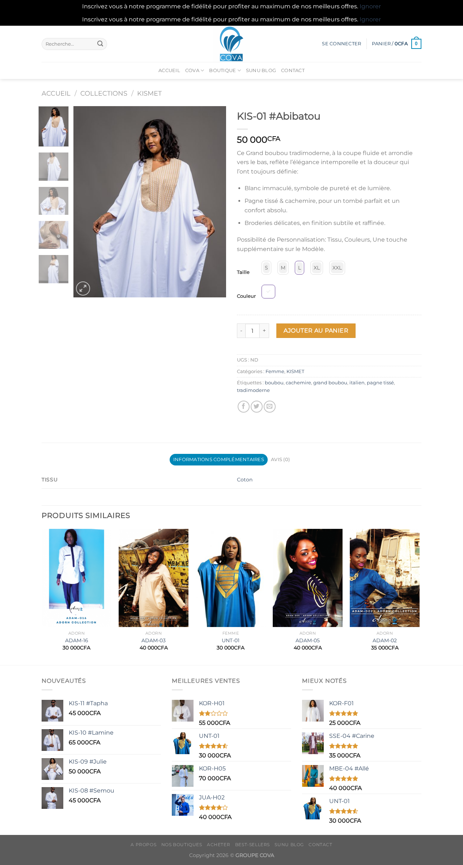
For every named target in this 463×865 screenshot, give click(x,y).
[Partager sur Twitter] (257, 407)
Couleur (246, 296)
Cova (192, 70)
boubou (274, 382)
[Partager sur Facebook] (244, 407)
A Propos (143, 844)
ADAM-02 (385, 640)
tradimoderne (253, 390)
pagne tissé (380, 382)
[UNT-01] (231, 578)
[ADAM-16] (76, 578)
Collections (103, 93)
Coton (244, 479)
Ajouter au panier (316, 330)
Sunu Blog (261, 70)
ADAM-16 (76, 640)
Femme (275, 371)
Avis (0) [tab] (280, 459)
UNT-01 (230, 640)
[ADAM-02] (385, 578)
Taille (243, 272)
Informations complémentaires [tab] (218, 459)
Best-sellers (252, 844)
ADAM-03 (153, 640)
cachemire (298, 382)
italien (357, 382)
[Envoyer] (100, 44)
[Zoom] (83, 288)
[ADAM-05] (308, 578)
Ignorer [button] (370, 6)
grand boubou (330, 382)
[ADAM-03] (153, 578)
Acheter (218, 844)
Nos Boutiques (181, 844)
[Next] (214, 202)
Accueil (169, 70)
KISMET (149, 93)
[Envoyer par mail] (270, 407)
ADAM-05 (308, 640)
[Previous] (85, 202)
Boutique (222, 70)
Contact (293, 70)
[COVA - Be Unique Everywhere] (231, 44)
